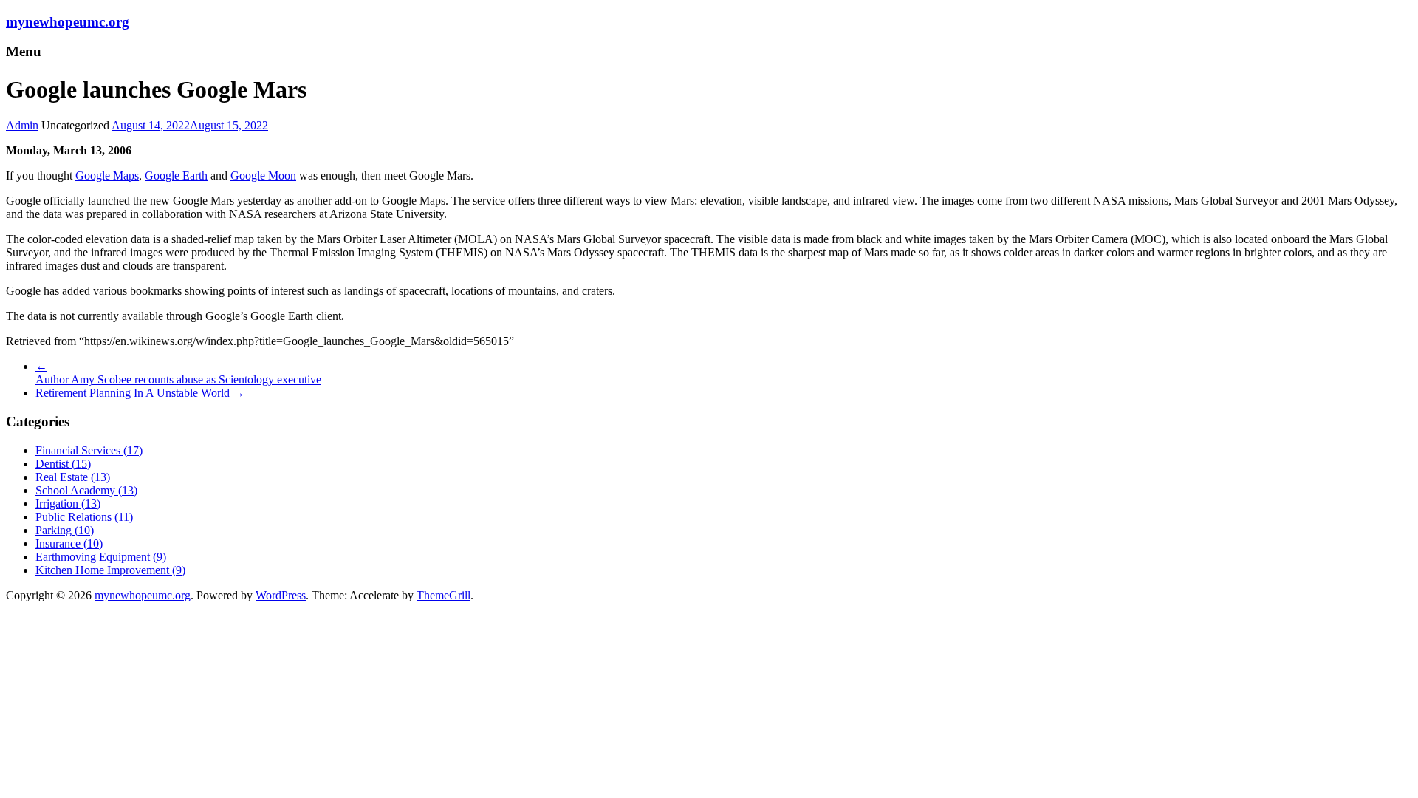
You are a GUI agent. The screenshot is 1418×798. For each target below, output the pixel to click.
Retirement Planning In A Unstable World (139, 392)
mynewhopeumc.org (67, 22)
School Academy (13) (86, 490)
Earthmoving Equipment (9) (100, 556)
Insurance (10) (69, 543)
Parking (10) (64, 530)
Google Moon (263, 175)
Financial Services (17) (89, 450)
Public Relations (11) (84, 517)
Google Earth (176, 175)
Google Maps (107, 175)
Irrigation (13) (67, 503)
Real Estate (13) (72, 477)
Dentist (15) (63, 463)
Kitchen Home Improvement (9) (110, 570)
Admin (22, 125)
